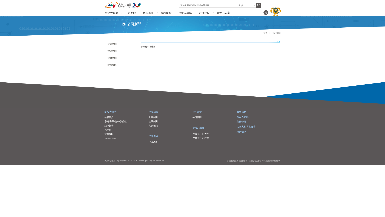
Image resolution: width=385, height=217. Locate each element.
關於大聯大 (111, 12)
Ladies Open (111, 138)
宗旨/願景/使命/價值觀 (116, 121)
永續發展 (204, 12)
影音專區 (112, 64)
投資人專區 (185, 12)
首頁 (265, 33)
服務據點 (166, 12)
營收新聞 (112, 58)
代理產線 (148, 12)
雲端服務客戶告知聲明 (237, 160)
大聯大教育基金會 (246, 126)
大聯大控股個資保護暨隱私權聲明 (264, 160)
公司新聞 (130, 12)
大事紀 (108, 129)
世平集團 (153, 117)
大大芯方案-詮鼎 (200, 138)
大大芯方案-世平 (200, 133)
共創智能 (153, 125)
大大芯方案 (223, 12)
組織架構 (109, 125)
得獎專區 (109, 134)
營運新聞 (112, 50)
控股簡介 (109, 117)
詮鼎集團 (153, 121)
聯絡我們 (241, 132)
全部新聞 (112, 43)
